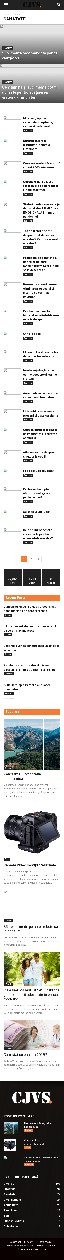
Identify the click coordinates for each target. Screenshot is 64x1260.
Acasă (7, 13)
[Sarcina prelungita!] (12, 516)
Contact (45, 1249)
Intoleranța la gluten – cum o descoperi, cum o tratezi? (40, 374)
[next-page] (39, 559)
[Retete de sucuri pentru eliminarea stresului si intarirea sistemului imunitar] (12, 288)
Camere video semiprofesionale (30, 865)
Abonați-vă (51, 570)
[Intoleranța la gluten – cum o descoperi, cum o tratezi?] (12, 374)
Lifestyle (8, 920)
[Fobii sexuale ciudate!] (12, 475)
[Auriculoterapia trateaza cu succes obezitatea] (12, 397)
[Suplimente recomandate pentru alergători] (32, 52)
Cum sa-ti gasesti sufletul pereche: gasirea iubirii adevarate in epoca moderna (32, 994)
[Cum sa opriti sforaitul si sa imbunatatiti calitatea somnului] (12, 432)
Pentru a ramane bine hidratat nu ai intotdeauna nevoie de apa (41, 315)
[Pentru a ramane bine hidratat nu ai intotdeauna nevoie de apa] (12, 315)
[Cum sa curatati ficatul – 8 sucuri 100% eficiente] (12, 167)
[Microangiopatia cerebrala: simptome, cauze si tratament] (12, 122)
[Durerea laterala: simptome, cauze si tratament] (12, 145)
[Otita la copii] (12, 337)
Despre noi (15, 1241)
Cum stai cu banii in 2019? (25, 1055)
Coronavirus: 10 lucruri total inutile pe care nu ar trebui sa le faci (40, 186)
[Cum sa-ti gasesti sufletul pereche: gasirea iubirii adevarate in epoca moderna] (32, 969)
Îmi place (13, 570)
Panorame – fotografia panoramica (22, 776)
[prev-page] (6, 700)
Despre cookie (44, 1241)
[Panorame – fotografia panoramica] (32, 744)
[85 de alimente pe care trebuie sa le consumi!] (32, 906)
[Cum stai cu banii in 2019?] (32, 1035)
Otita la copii (32, 334)
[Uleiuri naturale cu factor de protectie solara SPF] (12, 355)
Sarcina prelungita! (36, 511)
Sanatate (7, 48)
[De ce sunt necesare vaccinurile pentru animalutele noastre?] (12, 534)
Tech (7, 859)
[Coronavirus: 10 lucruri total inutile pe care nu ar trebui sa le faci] (12, 186)
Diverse (8, 615)
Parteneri (28, 1241)
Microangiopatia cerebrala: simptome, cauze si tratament (38, 122)
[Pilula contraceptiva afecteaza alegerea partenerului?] (12, 492)
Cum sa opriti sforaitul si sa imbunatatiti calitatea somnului (40, 434)
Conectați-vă (32, 570)
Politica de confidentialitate (19, 1245)
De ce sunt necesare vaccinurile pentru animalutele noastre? (38, 534)
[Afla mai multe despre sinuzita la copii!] (12, 456)
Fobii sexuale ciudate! (38, 470)
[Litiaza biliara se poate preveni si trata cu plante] (12, 415)
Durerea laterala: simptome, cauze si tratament (36, 145)
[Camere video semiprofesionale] (32, 832)
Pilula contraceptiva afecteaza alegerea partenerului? (37, 493)
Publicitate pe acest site (26, 1249)
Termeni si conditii (46, 1245)
